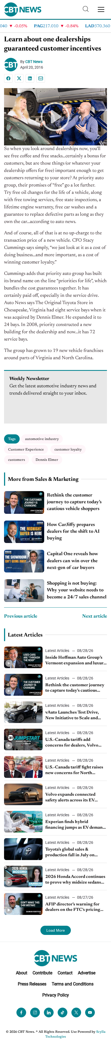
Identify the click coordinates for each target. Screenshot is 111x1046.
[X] (19, 78)
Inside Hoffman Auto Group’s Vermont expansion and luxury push (75, 660)
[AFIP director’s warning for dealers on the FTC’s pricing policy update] (23, 904)
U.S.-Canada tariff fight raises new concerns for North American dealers (74, 770)
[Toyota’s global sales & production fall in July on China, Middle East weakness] (23, 849)
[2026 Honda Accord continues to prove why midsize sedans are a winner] (23, 876)
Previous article (20, 616)
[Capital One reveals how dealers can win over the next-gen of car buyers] (24, 561)
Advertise (86, 972)
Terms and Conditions (72, 984)
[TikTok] (62, 1012)
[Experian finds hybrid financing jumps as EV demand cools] (23, 821)
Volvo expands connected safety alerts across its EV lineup (70, 797)
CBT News (34, 61)
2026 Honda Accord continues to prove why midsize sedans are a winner (75, 880)
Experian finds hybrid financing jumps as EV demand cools (75, 825)
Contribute (42, 972)
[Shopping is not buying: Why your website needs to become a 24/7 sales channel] (24, 590)
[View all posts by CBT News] (12, 64)
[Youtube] (90, 1012)
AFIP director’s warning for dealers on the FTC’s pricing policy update (72, 907)
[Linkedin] (30, 78)
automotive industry (42, 439)
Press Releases (32, 984)
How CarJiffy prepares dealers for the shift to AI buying (73, 531)
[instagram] (35, 1012)
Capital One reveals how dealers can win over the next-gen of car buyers (72, 561)
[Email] (40, 78)
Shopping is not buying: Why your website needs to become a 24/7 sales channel (76, 590)
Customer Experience (26, 449)
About (21, 972)
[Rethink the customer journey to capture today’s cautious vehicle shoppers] (24, 502)
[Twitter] (76, 1012)
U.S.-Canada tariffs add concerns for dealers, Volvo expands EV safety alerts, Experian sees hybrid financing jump (75, 743)
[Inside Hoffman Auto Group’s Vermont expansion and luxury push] (23, 657)
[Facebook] (8, 78)
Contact (65, 972)
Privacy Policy (55, 995)
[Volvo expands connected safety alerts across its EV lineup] (23, 794)
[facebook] (21, 1012)
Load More (55, 930)
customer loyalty (68, 449)
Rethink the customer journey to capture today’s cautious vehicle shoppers (74, 502)
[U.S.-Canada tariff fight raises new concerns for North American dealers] (23, 767)
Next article (94, 616)
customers (16, 460)
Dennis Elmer (47, 460)
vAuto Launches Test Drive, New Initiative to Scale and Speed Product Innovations (72, 715)
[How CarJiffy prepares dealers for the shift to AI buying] (24, 532)
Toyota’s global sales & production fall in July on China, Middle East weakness (74, 852)
